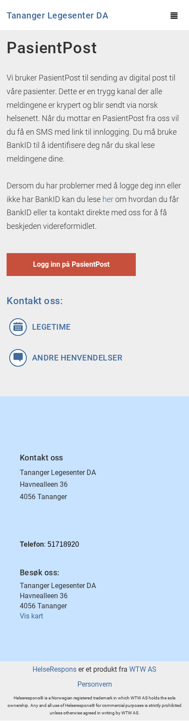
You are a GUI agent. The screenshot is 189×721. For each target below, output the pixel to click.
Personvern (94, 684)
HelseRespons (54, 669)
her (107, 199)
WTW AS (142, 669)
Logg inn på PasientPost (71, 264)
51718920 (63, 544)
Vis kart (31, 616)
